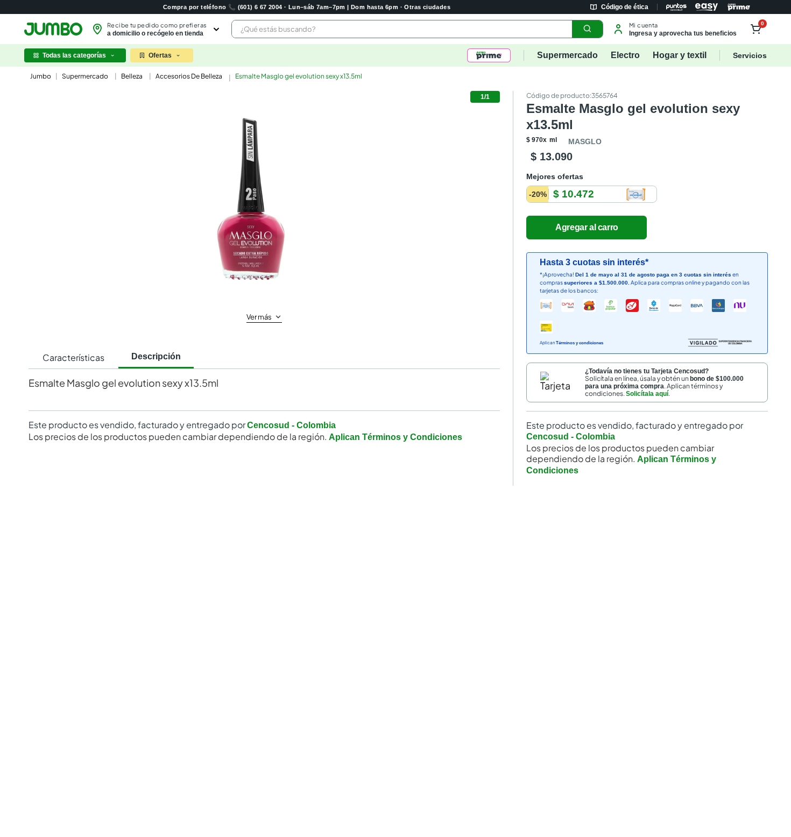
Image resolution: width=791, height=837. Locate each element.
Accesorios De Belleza (189, 76)
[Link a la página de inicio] (39, 76)
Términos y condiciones (579, 343)
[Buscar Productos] (587, 29)
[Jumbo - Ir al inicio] (53, 29)
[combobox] (417, 29)
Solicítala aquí (647, 394)
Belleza (132, 76)
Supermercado (85, 76)
